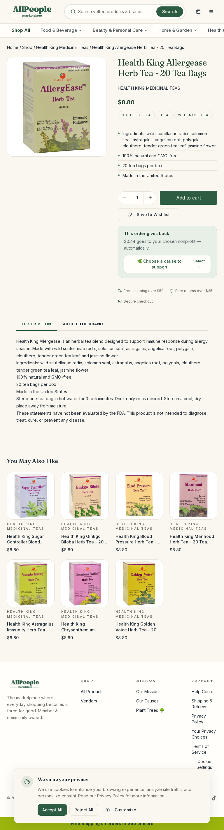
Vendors (89, 700)
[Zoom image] (97, 67)
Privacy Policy (110, 795)
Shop (27, 47)
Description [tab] (36, 324)
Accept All (52, 809)
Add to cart (188, 198)
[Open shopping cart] (198, 11)
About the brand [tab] (83, 324)
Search (169, 11)
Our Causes (147, 700)
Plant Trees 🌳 (150, 710)
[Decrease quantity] (124, 198)
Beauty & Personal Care (118, 30)
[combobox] (116, 12)
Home (12, 47)
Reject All (83, 809)
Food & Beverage (59, 30)
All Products (92, 691)
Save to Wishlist (153, 214)
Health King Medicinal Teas (62, 47)
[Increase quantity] (150, 198)
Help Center (203, 691)
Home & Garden (175, 30)
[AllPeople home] (32, 11)
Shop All (21, 30)
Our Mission (147, 691)
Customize (125, 809)
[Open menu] (211, 11)
